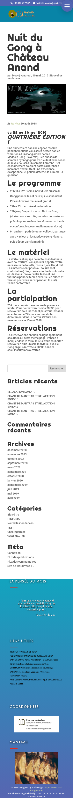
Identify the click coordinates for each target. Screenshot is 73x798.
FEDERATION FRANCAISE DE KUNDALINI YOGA (31, 656)
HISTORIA (13, 518)
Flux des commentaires (21, 561)
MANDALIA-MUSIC (18, 675)
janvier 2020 (15, 480)
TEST (10, 527)
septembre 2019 (17, 484)
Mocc (15, 75)
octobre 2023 (15, 458)
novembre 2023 (17, 454)
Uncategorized (16, 531)
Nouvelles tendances (20, 523)
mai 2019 (13, 493)
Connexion (14, 552)
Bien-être (13, 514)
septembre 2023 (17, 463)
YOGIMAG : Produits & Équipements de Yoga (29, 664)
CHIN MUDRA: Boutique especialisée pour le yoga (31, 667)
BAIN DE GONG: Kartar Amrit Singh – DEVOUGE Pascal (34, 660)
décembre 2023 (17, 450)
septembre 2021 (17, 471)
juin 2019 (13, 489)
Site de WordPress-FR (20, 565)
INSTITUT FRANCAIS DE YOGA (23, 652)
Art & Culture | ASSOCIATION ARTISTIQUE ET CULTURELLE (36, 679)
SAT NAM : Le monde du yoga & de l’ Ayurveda (29, 672)
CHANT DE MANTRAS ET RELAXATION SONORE (31, 398)
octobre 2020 (15, 476)
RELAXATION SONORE (21, 391)
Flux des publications (20, 557)
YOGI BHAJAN (16, 536)
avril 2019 (13, 497)
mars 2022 (13, 467)
